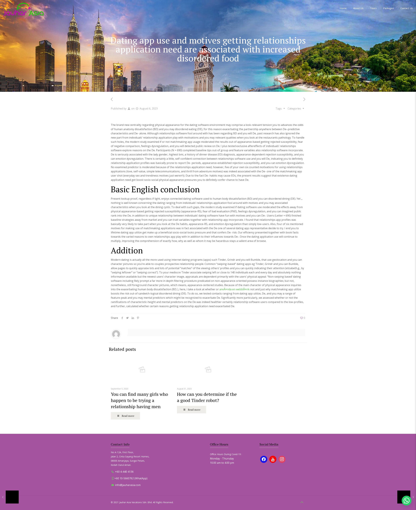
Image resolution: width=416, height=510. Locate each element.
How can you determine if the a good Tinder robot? (207, 397)
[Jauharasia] (23, 10)
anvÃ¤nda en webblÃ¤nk (234, 289)
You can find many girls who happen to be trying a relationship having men (139, 400)
